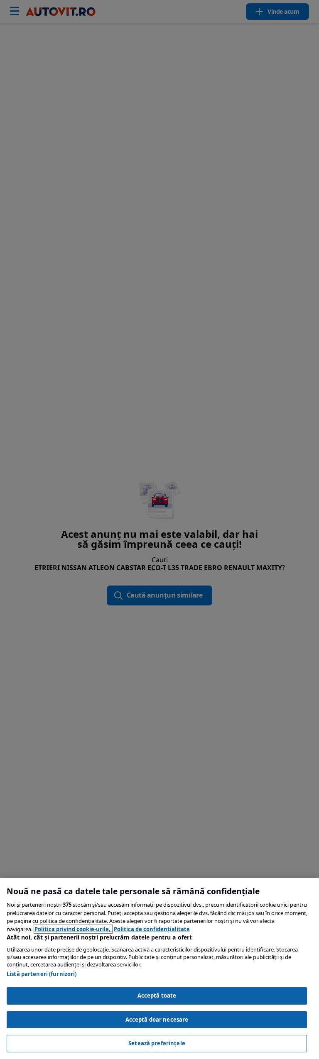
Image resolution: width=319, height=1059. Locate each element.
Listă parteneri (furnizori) (42, 974)
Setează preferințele (156, 1043)
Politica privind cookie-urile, (73, 929)
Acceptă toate (157, 995)
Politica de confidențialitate (152, 929)
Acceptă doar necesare (157, 1019)
